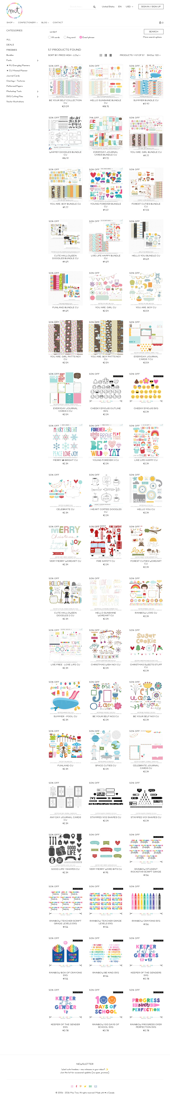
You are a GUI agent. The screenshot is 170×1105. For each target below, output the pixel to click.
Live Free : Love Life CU (65, 664)
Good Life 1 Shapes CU (65, 869)
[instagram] (73, 1086)
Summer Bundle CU (146, 100)
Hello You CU (146, 509)
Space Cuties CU (105, 765)
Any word (71, 37)
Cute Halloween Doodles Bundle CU (65, 257)
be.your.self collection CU (65, 102)
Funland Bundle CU (65, 307)
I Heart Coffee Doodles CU (106, 511)
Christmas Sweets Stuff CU (146, 666)
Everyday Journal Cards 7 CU (146, 358)
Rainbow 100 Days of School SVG (105, 1026)
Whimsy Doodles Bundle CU (65, 153)
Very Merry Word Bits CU (106, 869)
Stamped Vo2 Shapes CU (105, 817)
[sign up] (91, 1086)
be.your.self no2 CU (106, 716)
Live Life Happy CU (146, 460)
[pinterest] (82, 1086)
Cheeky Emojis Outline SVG (106, 410)
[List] (106, 55)
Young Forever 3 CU (106, 460)
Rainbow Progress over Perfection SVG (146, 1026)
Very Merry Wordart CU (65, 561)
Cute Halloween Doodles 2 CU (65, 614)
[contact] (96, 1086)
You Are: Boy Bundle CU (65, 204)
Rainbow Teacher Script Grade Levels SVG (65, 922)
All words (55, 37)
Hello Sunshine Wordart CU (105, 614)
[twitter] (86, 1086)
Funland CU (65, 765)
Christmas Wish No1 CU (106, 664)
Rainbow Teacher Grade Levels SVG (106, 922)
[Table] (111, 55)
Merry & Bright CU (65, 460)
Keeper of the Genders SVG (146, 974)
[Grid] (101, 55)
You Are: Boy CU (146, 307)
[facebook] (77, 1086)
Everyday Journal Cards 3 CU (65, 410)
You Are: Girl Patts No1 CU (65, 358)
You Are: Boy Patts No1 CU (106, 358)
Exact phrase (88, 37)
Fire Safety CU (106, 561)
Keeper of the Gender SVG (65, 1026)
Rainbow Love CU (146, 612)
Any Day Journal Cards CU (65, 819)
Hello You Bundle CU (146, 255)
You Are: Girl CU (105, 307)
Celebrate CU (66, 509)
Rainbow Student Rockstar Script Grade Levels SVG (146, 872)
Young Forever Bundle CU (105, 205)
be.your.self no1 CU (146, 716)
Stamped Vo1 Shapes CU (146, 817)
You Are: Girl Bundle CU (146, 152)
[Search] (94, 6)
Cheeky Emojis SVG (146, 408)
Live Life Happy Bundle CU (106, 257)
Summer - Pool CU (65, 716)
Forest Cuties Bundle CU (146, 205)
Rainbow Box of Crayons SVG (65, 974)
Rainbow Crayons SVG (146, 921)
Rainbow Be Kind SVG (106, 972)
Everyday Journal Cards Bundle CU (106, 153)
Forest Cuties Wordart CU (146, 562)
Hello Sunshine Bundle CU (105, 102)
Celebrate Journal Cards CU (146, 767)
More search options (152, 37)
